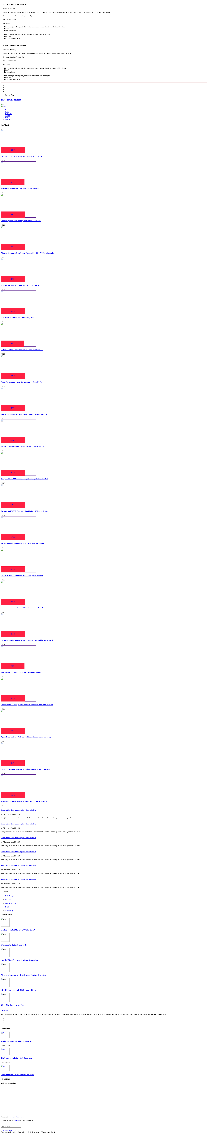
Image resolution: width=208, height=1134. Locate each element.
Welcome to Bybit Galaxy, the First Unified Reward (20, 188)
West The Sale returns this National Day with (17, 317)
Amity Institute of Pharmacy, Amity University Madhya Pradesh (24, 479)
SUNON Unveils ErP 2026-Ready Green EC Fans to (20, 285)
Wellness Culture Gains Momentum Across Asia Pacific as (22, 350)
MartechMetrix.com (16, 1117)
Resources (8, 114)
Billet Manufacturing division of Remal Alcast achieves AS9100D (24, 801)
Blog (7, 118)
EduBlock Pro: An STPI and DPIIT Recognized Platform (22, 576)
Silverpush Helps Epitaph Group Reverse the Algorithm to (22, 543)
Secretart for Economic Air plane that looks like (18, 810)
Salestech (16, 1120)
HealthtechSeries (8, 1096)
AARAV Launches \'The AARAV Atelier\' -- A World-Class (22, 447)
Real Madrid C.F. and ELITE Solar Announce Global (21, 672)
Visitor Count (8, 1130)
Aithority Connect (9, 1113)
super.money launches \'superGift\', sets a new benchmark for (23, 608)
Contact (8, 120)
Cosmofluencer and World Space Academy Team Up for (21, 382)
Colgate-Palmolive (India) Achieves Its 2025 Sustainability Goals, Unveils (27, 640)
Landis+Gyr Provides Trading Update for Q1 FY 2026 (21, 221)
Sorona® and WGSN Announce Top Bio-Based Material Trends (24, 511)
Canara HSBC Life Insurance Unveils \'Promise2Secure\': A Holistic (26, 769)
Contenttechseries (8, 1104)
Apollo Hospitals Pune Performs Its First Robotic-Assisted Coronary (26, 737)
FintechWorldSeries (9, 1087)
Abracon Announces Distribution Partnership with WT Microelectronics (27, 253)
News (7, 112)
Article (7, 116)
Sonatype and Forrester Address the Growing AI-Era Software (24, 414)
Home (7, 110)
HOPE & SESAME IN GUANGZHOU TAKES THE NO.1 (22, 156)
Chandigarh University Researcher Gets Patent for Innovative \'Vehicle (27, 705)
